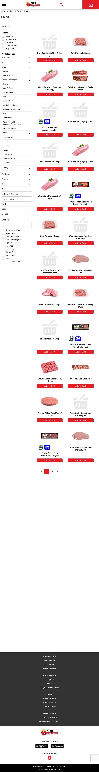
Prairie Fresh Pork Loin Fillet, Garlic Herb (80, 345)
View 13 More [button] (16, 262)
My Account (49, 660)
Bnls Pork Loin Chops (80, 53)
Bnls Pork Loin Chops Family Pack (80, 88)
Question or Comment (49, 721)
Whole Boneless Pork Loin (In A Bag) (49, 88)
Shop (3, 11)
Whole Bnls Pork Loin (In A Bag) (49, 197)
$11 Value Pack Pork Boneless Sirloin (49, 271)
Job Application (49, 717)
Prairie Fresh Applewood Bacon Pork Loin (81, 203)
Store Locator (49, 668)
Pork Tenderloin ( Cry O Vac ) (49, 54)
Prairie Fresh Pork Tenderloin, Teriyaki (50, 454)
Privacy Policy (49, 698)
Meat (11, 11)
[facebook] (49, 758)
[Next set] (57, 471)
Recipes (49, 683)
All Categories (8, 54)
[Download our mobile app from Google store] (57, 746)
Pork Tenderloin (49, 127)
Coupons (50, 679)
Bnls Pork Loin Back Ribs (81, 379)
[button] (29, 57)
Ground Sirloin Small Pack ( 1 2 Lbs (50, 380)
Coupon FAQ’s (49, 702)
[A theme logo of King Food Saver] (33, 4)
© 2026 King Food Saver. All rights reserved (49, 766)
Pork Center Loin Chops (49, 161)
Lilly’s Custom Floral (49, 687)
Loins (27, 11)
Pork (19, 11)
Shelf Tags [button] (7, 220)
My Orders (49, 665)
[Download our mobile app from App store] (41, 746)
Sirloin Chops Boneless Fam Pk (80, 271)
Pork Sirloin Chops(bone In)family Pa (81, 414)
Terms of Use (49, 706)
